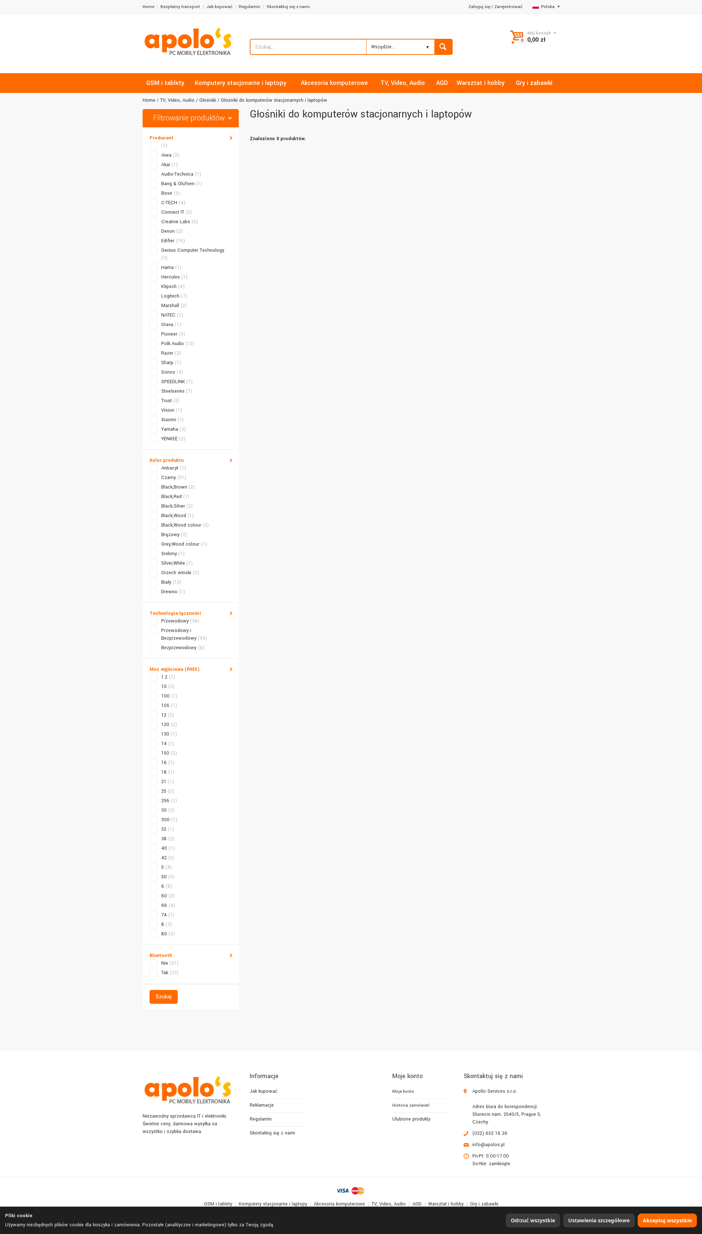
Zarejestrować (508, 7)
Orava (171, 324)
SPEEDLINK (177, 381)
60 (168, 896)
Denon (171, 231)
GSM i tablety (218, 1204)
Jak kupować (219, 7)
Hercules (174, 277)
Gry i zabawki (484, 1204)
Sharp (171, 362)
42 (167, 858)
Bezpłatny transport (180, 7)
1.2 (168, 677)
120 (169, 724)
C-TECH (173, 202)
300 (169, 819)
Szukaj (163, 997)
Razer (171, 353)
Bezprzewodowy (182, 647)
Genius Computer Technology (192, 254)
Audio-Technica (181, 174)
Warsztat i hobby (446, 1204)
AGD (417, 1204)
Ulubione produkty (411, 1119)
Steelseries (176, 391)
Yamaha (173, 429)
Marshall (174, 305)
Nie (169, 963)
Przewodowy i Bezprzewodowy (184, 634)
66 (168, 905)
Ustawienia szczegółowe (599, 1220)
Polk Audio (177, 343)
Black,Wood (177, 515)
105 (169, 705)
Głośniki (207, 100)
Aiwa (170, 155)
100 (169, 696)
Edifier (173, 241)
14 (167, 743)
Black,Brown (178, 487)
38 (167, 838)
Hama (171, 267)
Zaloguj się (479, 7)
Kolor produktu (167, 460)
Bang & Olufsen (181, 183)
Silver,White (177, 563)
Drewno (173, 591)
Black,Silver (177, 506)
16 (167, 762)
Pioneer (173, 334)
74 (167, 915)
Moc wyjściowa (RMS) (175, 669)
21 (167, 781)
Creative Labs (179, 221)
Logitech (174, 296)
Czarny (173, 477)
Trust (170, 400)
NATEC (172, 315)
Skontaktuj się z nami (288, 7)
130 (169, 734)
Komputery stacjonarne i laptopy (273, 1204)
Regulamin (249, 7)
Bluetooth (161, 955)
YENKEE (173, 438)
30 (167, 810)
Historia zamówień (410, 1105)
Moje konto (403, 1091)
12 (167, 715)
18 (167, 772)
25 (167, 791)
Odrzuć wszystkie (533, 1220)
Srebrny (173, 553)
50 (167, 877)
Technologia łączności (175, 613)
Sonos (172, 372)
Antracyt (173, 468)
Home (148, 7)
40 (168, 848)
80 (168, 934)
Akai (169, 164)
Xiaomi (172, 419)
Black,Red (175, 496)
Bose (170, 193)
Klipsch (173, 286)
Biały (171, 582)
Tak (169, 972)
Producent (161, 138)
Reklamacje (262, 1105)
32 (167, 829)
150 (169, 753)
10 (167, 686)
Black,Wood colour (185, 525)
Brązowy (174, 534)
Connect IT (176, 212)
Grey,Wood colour (184, 544)
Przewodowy (180, 621)
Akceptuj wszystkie (667, 1220)
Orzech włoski (180, 572)
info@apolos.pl (488, 1144)
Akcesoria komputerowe (339, 1204)
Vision (171, 410)
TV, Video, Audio (177, 100)
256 (169, 800)
